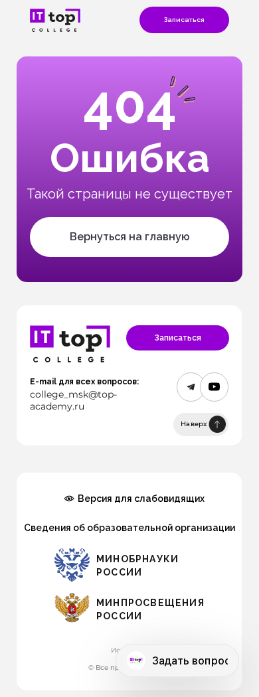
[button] (184, 20)
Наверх (194, 424)
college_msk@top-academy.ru (73, 400)
